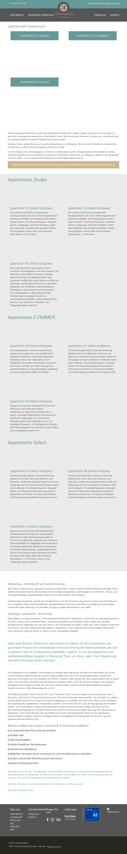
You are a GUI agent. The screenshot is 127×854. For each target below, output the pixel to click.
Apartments (17, 15)
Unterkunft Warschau (41, 15)
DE (20, 3)
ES (25, 3)
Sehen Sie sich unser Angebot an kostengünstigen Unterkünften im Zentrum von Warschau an (63, 164)
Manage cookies (54, 846)
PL (12, 3)
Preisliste (100, 15)
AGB (12, 823)
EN (16, 3)
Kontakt (115, 15)
